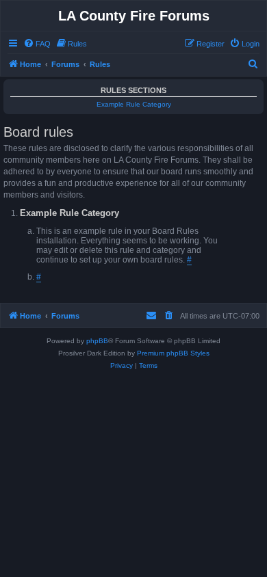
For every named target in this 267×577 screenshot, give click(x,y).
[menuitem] (37, 44)
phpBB (97, 341)
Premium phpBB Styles (173, 353)
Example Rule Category (134, 104)
